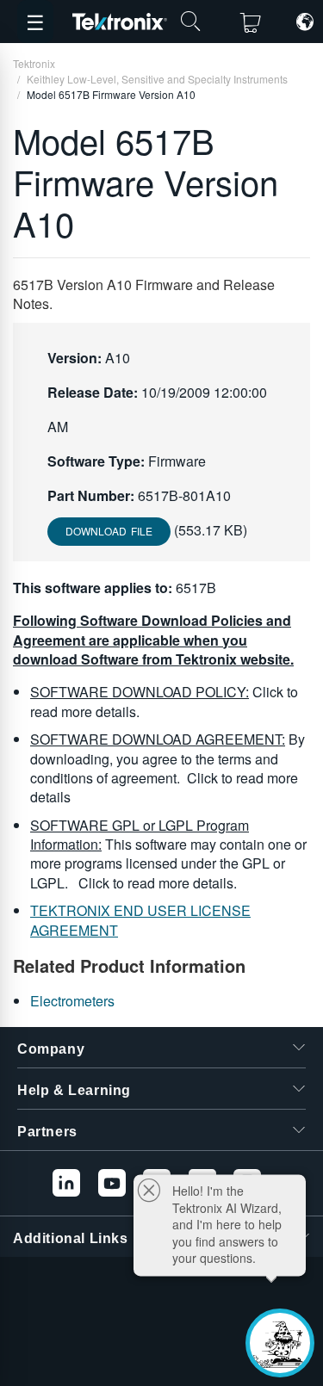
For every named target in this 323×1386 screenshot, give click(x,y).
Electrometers (72, 1001)
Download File (108, 530)
